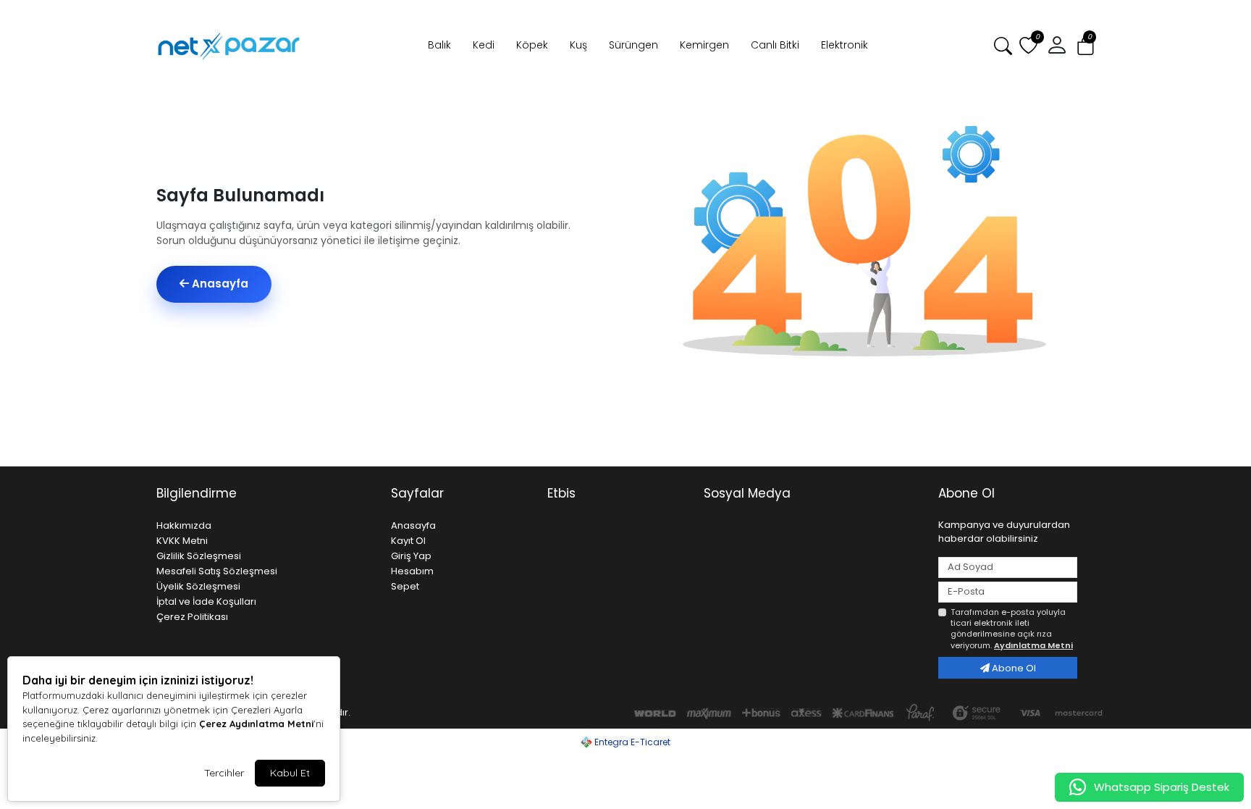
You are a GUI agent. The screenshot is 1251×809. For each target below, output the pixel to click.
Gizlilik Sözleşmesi (198, 556)
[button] (1086, 46)
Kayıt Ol (408, 541)
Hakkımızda (183, 525)
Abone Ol (1013, 668)
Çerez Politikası (192, 617)
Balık (439, 45)
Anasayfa (218, 283)
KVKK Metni (182, 541)
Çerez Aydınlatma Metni (256, 723)
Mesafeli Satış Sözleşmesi (216, 571)
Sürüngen (633, 45)
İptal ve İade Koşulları (206, 601)
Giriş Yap (411, 556)
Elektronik (844, 45)
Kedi (483, 45)
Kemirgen (704, 45)
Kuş (578, 45)
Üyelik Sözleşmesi (198, 586)
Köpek (532, 45)
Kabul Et (290, 772)
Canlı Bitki (775, 45)
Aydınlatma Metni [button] (1033, 645)
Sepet (405, 586)
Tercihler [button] (224, 772)
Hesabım (412, 571)
